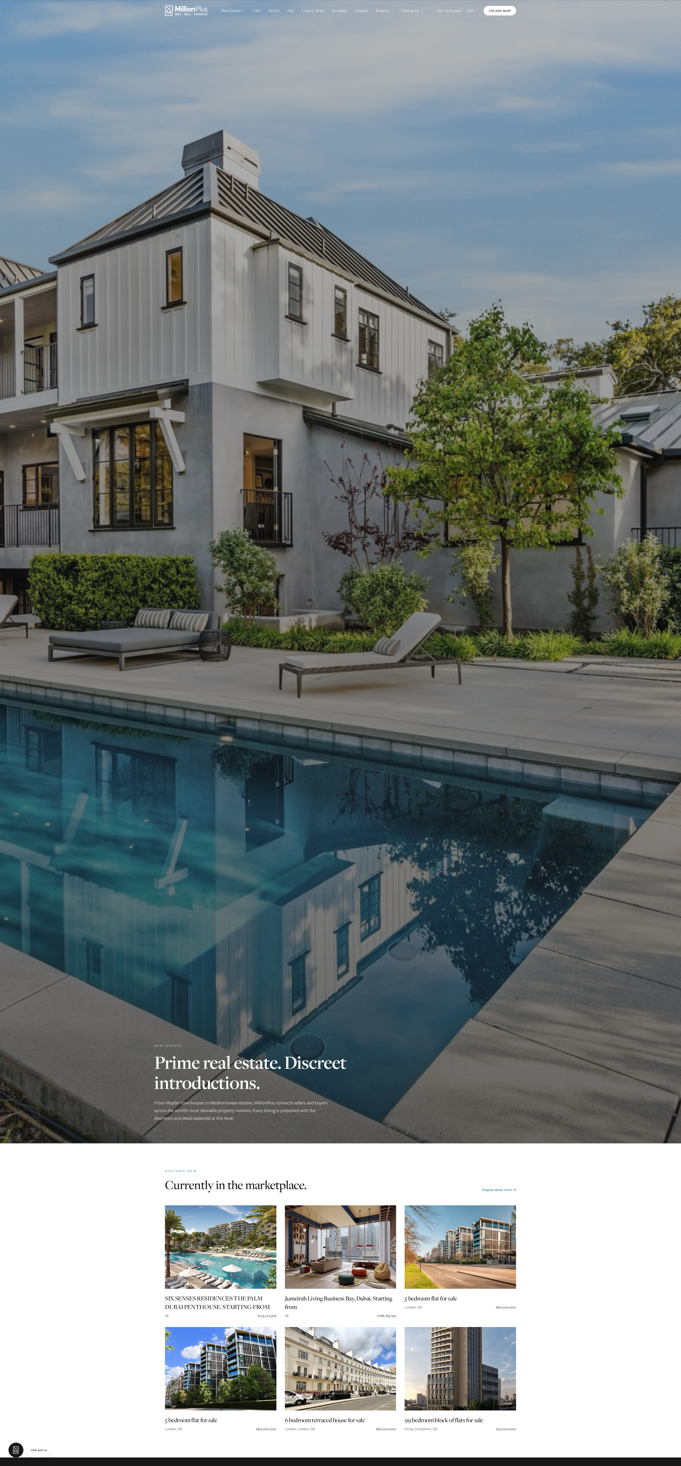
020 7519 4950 (449, 11)
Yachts (273, 11)
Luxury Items (313, 11)
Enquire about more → (499, 1189)
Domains (340, 11)
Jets (290, 11)
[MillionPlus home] (186, 10)
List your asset (500, 10)
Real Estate (231, 11)
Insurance (410, 11)
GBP (470, 11)
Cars (257, 11)
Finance (383, 11)
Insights (361, 11)
